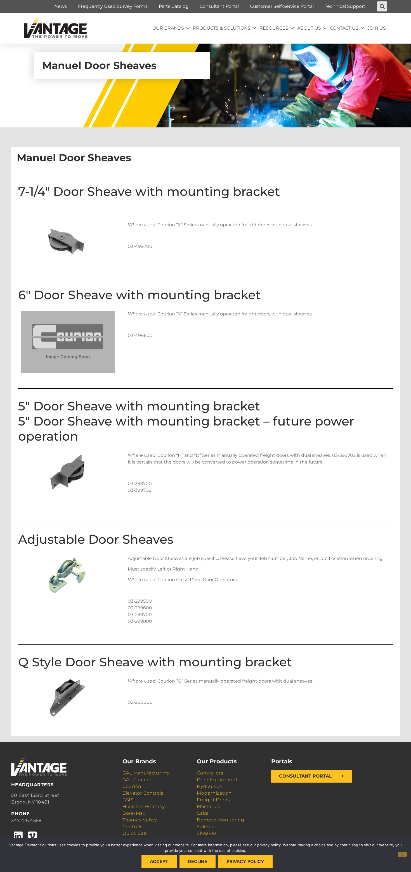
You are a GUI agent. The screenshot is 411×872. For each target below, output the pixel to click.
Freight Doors (213, 799)
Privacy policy (245, 861)
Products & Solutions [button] (222, 28)
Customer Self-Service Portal (282, 6)
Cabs (203, 813)
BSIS (128, 799)
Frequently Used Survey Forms (113, 6)
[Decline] (402, 854)
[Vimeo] (32, 836)
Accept (159, 861)
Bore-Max (133, 813)
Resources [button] (273, 28)
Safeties (206, 826)
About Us (309, 28)
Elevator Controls (143, 793)
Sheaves (207, 833)
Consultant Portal (219, 6)
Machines (208, 806)
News (60, 6)
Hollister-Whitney (143, 806)
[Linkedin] (18, 836)
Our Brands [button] (168, 28)
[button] (382, 6)
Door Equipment (217, 779)
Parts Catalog (173, 6)
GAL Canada (137, 779)
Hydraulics (209, 786)
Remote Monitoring (220, 820)
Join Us (376, 28)
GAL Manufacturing (145, 773)
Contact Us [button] (344, 28)
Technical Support (345, 6)
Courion (131, 786)
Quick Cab (134, 833)
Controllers (210, 773)
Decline (197, 861)
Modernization (214, 793)
